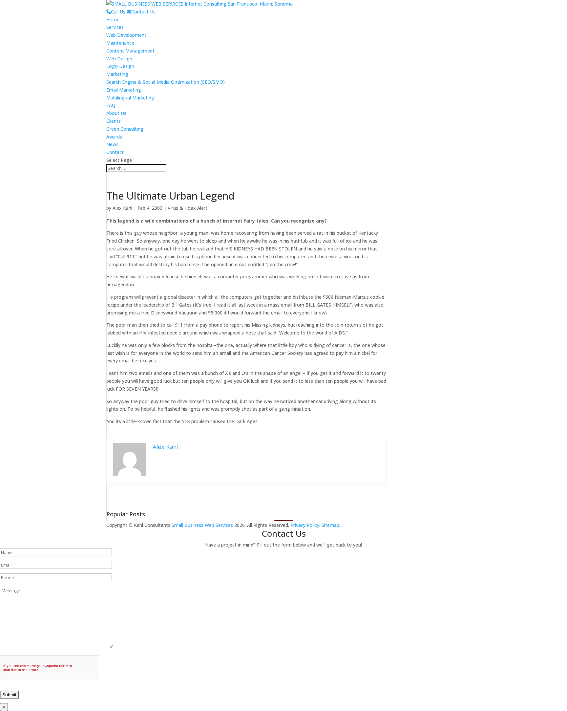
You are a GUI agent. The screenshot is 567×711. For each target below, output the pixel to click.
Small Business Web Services (202, 525)
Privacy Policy (304, 525)
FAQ (111, 105)
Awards (114, 137)
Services (115, 27)
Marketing (117, 74)
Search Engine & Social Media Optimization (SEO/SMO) (165, 82)
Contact (115, 152)
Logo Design (120, 66)
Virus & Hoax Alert (187, 208)
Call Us (118, 12)
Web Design (119, 58)
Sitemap (330, 525)
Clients (113, 121)
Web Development (126, 35)
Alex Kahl (122, 208)
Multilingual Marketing (130, 98)
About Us (116, 113)
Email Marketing (123, 90)
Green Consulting (124, 129)
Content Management (130, 51)
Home (112, 19)
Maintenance (120, 43)
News (112, 144)
